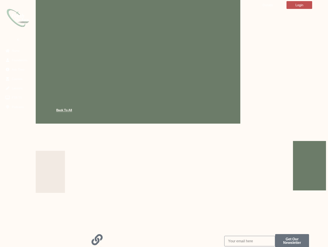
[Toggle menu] (18, 39)
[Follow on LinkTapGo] (97, 239)
